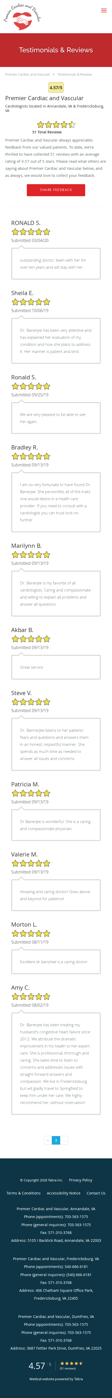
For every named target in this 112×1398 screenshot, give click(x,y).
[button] (104, 10)
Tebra (78, 1379)
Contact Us (96, 1193)
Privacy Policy (80, 1179)
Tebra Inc (55, 1180)
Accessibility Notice (63, 1193)
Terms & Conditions (24, 1193)
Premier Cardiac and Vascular (27, 74)
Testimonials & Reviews (75, 74)
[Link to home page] (28, 16)
